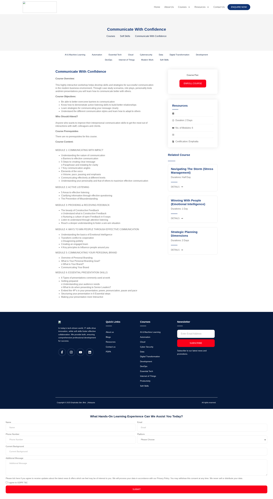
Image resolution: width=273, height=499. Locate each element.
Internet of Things (127, 60)
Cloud (130, 55)
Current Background (15, 446)
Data (161, 55)
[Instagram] (71, 352)
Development (202, 55)
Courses (182, 7)
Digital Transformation (179, 55)
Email (139, 422)
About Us (169, 7)
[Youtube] (80, 352)
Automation (97, 55)
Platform (141, 434)
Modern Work (147, 60)
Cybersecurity (146, 55)
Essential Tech (115, 55)
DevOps (108, 60)
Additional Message (14, 458)
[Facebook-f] (62, 352)
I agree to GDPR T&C (18, 482)
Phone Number (12, 434)
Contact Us (219, 7)
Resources (200, 7)
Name (8, 422)
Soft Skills (164, 60)
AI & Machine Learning (75, 55)
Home (157, 7)
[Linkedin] (89, 352)
